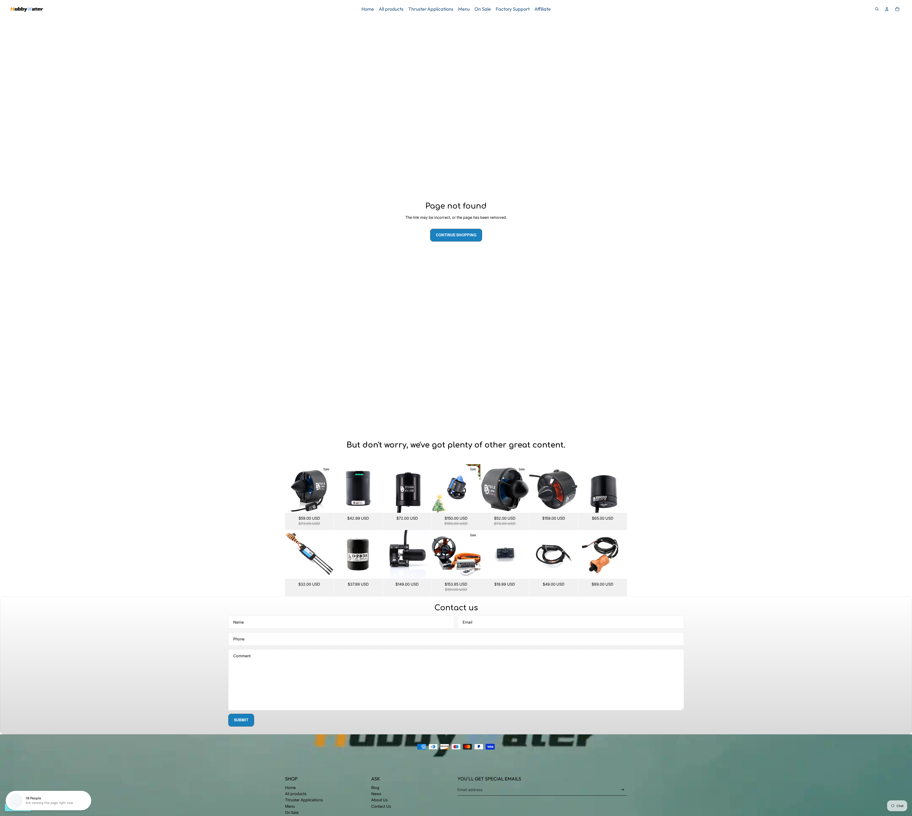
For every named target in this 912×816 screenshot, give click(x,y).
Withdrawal (18, 807)
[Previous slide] (288, 488)
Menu (290, 806)
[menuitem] (367, 9)
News (376, 793)
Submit (241, 720)
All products (295, 793)
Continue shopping (456, 235)
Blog (375, 787)
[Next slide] (330, 488)
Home (290, 787)
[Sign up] (622, 789)
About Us (379, 799)
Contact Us (381, 806)
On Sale (292, 812)
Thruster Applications (304, 799)
